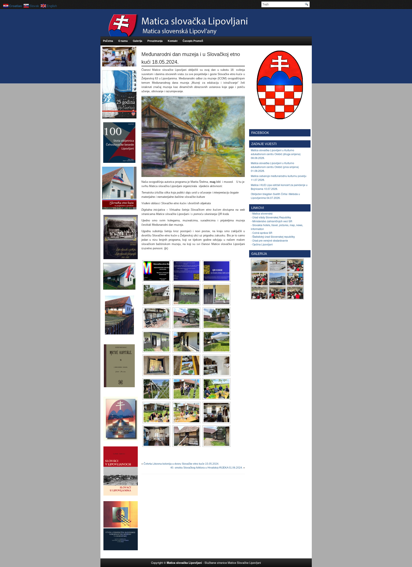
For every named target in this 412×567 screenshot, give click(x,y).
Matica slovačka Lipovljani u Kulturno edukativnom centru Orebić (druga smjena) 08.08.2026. (276, 154)
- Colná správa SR (261, 232)
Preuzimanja (155, 40)
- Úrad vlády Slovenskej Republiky (271, 217)
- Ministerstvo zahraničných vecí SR (271, 221)
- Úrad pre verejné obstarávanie (269, 240)
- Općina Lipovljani (262, 244)
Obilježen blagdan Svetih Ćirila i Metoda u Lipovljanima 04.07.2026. (275, 196)
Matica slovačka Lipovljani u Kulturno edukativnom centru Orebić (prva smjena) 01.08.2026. (275, 166)
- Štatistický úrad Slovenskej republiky (273, 236)
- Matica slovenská (262, 213)
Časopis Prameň (193, 40)
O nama (123, 40)
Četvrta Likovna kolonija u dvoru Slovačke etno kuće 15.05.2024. (181, 463)
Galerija (137, 40)
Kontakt (172, 40)
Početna (108, 40)
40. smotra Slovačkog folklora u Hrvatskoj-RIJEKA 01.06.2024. (206, 467)
